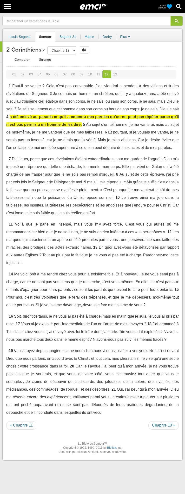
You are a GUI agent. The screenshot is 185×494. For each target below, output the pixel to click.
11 (98, 74)
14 (11, 274)
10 (90, 74)
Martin (89, 37)
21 (114, 389)
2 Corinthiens (23, 49)
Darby (107, 37)
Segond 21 (67, 37)
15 (176, 289)
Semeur (45, 37)
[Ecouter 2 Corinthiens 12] (84, 49)
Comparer (21, 59)
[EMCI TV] (93, 6)
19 (11, 351)
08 (73, 74)
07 (65, 74)
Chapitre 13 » (163, 425)
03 (31, 74)
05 (48, 74)
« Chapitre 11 (21, 425)
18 (149, 324)
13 (115, 74)
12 (107, 74)
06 (56, 74)
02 (23, 74)
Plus (124, 37)
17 (18, 324)
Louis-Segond (20, 37)
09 (82, 74)
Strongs (44, 59)
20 (72, 366)
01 (14, 74)
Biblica (111, 447)
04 (39, 74)
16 (11, 316)
